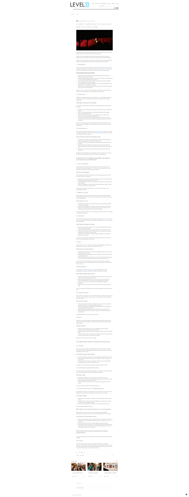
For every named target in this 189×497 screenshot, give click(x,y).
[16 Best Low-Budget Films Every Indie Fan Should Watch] (94, 467)
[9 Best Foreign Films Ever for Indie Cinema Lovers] (110, 467)
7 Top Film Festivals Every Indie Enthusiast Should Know (78, 473)
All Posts (72, 14)
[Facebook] (114, 8)
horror (77, 14)
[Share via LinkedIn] (81, 452)
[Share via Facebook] (76, 452)
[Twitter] (116, 8)
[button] (116, 14)
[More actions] (112, 21)
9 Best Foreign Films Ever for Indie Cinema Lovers (110, 473)
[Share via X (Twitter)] (79, 452)
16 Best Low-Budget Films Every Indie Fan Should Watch (93, 473)
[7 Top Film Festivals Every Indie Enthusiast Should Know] (78, 467)
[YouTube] (117, 8)
